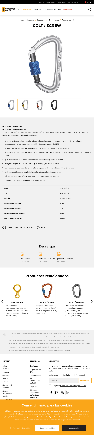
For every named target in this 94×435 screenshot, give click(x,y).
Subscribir (84, 380)
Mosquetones (53, 20)
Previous (2, 301)
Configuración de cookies (20, 428)
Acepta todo (74, 428)
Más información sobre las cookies (61, 414)
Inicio (22, 20)
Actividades (37, 10)
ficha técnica (25, 259)
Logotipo (33, 386)
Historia (5, 381)
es (88, 2)
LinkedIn (67, 392)
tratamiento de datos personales (73, 386)
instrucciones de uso (47, 259)
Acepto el (69, 386)
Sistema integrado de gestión (7, 393)
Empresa (41, 2)
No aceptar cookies (47, 428)
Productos (27, 10)
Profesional (80, 375)
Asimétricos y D (68, 20)
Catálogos (34, 366)
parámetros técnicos (65, 259)
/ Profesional (68, 10)
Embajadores (48, 10)
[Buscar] (90, 9)
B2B (68, 2)
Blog (19, 10)
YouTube (62, 392)
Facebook (51, 392)
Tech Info (57, 10)
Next (92, 301)
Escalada (30, 20)
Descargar (62, 2)
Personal (5, 372)
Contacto (74, 2)
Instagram (56, 392)
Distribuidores (51, 2)
